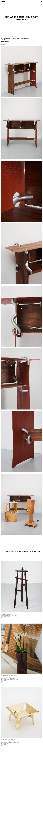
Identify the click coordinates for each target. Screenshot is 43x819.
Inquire (3, 44)
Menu (3, 2)
